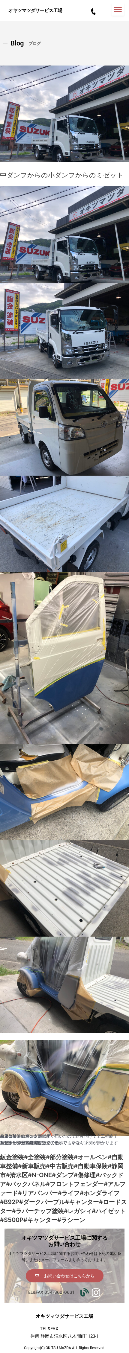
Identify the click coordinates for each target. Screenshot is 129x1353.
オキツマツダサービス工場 (35, 10)
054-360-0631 (74, 1328)
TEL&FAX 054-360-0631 (50, 1292)
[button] (118, 9)
